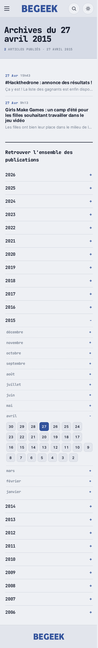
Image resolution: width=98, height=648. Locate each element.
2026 (10, 180)
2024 (10, 206)
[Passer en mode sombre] (88, 8)
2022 (10, 233)
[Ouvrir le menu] (7, 8)
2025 (10, 193)
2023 (10, 219)
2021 (10, 246)
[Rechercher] (74, 8)
